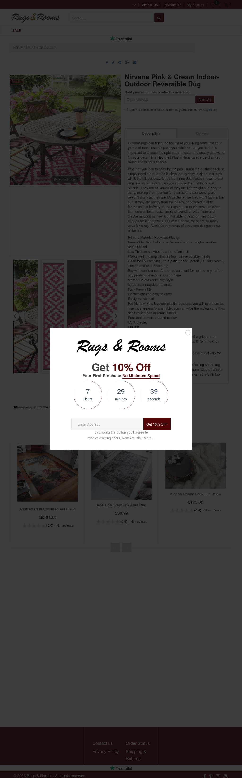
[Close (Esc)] (188, 332)
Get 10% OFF (157, 424)
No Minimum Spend (141, 375)
